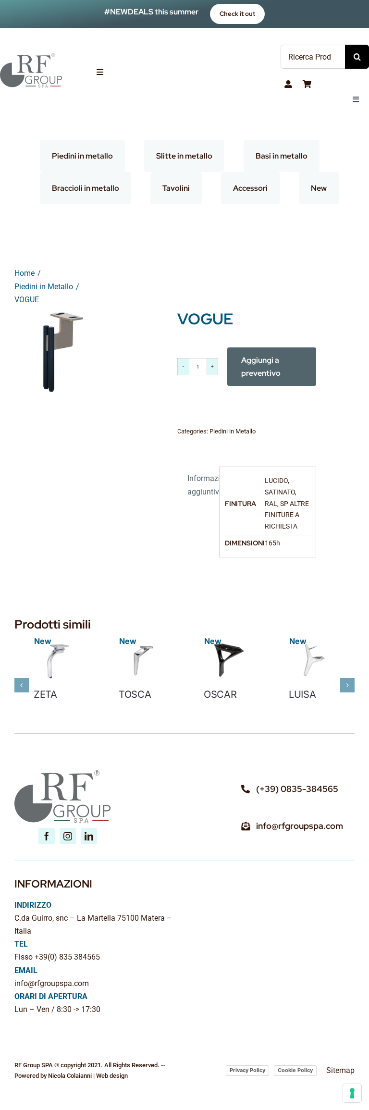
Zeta (45, 694)
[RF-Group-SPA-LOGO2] (31, 57)
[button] (21, 685)
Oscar (220, 694)
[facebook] (46, 836)
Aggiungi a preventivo (261, 366)
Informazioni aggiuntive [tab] (200, 485)
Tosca (135, 694)
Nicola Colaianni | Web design (88, 1075)
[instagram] (68, 836)
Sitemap (340, 1070)
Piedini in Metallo (232, 431)
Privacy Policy (247, 1070)
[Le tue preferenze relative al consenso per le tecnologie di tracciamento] (352, 1093)
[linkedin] (89, 836)
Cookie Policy (295, 1070)
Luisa (302, 694)
